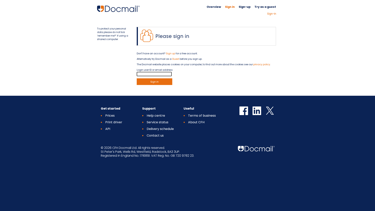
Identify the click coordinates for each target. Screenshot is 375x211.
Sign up (170, 53)
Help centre (156, 115)
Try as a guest (265, 7)
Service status (157, 122)
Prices (110, 115)
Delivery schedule (160, 129)
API (107, 129)
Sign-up (245, 7)
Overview (214, 7)
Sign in (230, 7)
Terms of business (202, 115)
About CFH (196, 122)
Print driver (113, 122)
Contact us (155, 135)
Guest (175, 59)
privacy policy (261, 64)
